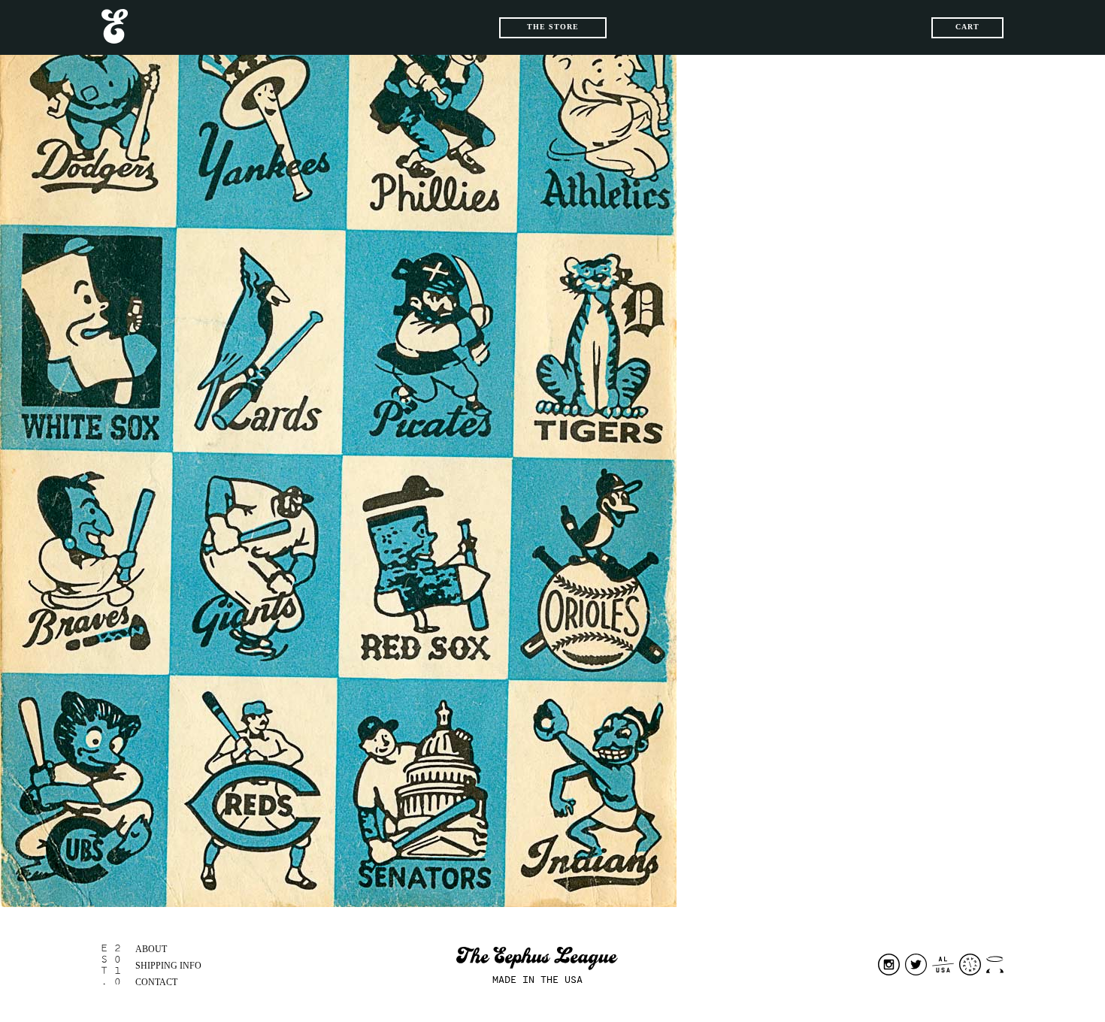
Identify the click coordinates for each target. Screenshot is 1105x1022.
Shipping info (168, 965)
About (151, 949)
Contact (156, 982)
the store (553, 27)
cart (967, 27)
